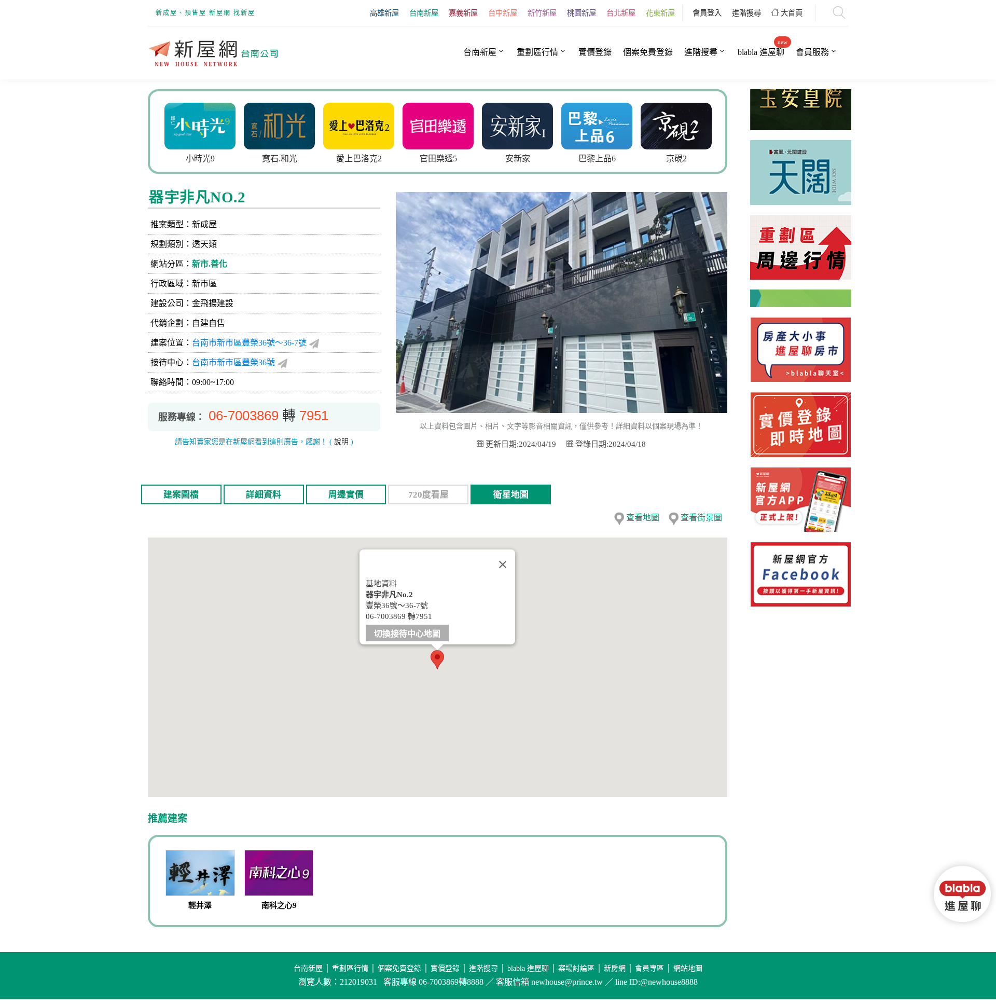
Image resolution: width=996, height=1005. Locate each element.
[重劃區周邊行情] (800, 237)
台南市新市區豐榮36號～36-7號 (249, 342)
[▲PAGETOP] (964, 947)
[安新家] (468, 125)
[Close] (502, 564)
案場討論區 (576, 968)
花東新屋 (660, 13)
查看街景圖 (701, 517)
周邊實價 (346, 495)
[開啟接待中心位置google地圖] (282, 362)
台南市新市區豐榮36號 (233, 362)
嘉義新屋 (463, 13)
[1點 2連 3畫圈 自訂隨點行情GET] (800, 424)
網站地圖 (687, 968)
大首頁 (791, 13)
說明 (341, 442)
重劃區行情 (537, 52)
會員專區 (649, 968)
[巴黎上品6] (548, 125)
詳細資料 (263, 495)
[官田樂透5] (389, 125)
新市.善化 (209, 263)
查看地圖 (642, 517)
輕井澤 (200, 905)
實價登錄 (595, 52)
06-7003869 (244, 415)
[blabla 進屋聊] (800, 349)
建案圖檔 (181, 495)
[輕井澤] (200, 874)
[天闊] (800, 163)
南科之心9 (279, 905)
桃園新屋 (581, 13)
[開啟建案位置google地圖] (314, 343)
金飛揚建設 (212, 303)
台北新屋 (620, 13)
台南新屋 (423, 13)
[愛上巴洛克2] (310, 125)
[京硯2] (627, 125)
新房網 (615, 968)
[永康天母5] (706, 125)
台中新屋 (502, 13)
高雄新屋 (384, 13)
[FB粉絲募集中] (800, 574)
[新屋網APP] (800, 499)
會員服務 (812, 52)
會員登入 (707, 13)
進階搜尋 (746, 13)
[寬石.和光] (230, 125)
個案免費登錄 (648, 52)
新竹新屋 (542, 13)
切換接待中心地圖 (407, 633)
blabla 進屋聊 (761, 52)
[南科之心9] (279, 874)
